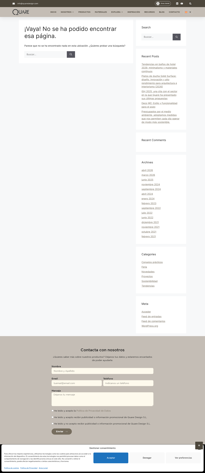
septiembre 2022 (151, 208)
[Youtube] (182, 3)
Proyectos (147, 276)
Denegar (147, 457)
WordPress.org (150, 326)
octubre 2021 (149, 231)
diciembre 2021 (150, 222)
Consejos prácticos (152, 262)
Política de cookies (11, 468)
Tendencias (148, 285)
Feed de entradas (151, 316)
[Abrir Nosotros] (73, 12)
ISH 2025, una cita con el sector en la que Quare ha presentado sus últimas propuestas (159, 95)
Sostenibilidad (150, 281)
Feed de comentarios (153, 321)
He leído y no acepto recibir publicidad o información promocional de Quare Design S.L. (102, 423)
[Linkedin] (177, 3)
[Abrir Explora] (122, 12)
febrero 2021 (149, 236)
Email (55, 378)
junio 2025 (147, 179)
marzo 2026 (148, 175)
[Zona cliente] (158, 3)
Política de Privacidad (28, 468)
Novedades (148, 271)
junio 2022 (147, 217)
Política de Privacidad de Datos (93, 410)
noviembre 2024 (151, 184)
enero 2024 (148, 198)
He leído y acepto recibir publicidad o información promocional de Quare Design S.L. (100, 417)
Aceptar (111, 457)
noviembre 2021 (151, 227)
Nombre (56, 366)
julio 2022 (147, 212)
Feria (144, 267)
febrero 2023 (149, 203)
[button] (190, 3)
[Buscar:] (45, 54)
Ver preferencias (183, 457)
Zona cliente (165, 3)
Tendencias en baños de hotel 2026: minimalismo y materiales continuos (159, 68)
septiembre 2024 (151, 189)
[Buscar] (71, 54)
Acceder (146, 311)
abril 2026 (147, 170)
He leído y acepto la (82, 410)
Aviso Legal (43, 468)
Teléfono (108, 378)
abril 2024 (147, 194)
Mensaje (56, 390)
